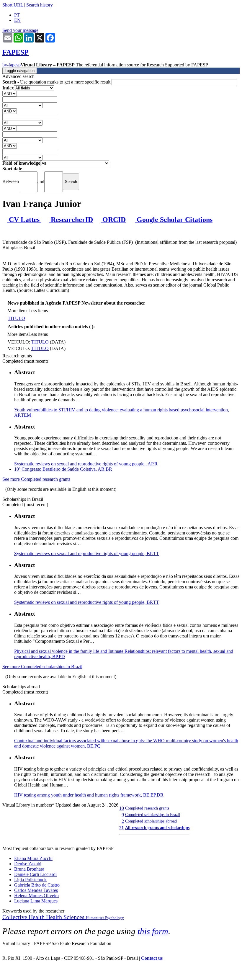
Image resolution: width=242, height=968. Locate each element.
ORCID (113, 219)
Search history (39, 4)
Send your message (20, 30)
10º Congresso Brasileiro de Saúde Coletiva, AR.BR (63, 469)
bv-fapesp (11, 64)
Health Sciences (66, 917)
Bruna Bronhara (29, 868)
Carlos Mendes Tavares (36, 890)
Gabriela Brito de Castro (37, 884)
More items (17, 310)
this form (153, 931)
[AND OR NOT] (9, 93)
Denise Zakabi (27, 863)
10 (121, 808)
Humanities (95, 917)
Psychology (114, 917)
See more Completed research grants (36, 479)
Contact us (152, 958)
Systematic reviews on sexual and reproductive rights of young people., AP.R (86, 463)
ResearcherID (71, 219)
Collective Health (24, 917)
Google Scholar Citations (173, 219)
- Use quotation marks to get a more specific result (57, 81)
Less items (38, 310)
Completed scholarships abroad (151, 821)
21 (121, 827)
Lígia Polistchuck (30, 879)
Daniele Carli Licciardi (35, 874)
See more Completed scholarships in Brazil (42, 666)
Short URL (12, 4)
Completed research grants (147, 808)
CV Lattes (24, 219)
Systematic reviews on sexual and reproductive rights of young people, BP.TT (86, 553)
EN (17, 20)
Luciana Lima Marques (36, 900)
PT (17, 14)
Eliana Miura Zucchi (33, 858)
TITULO (16, 318)
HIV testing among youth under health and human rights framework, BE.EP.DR (88, 794)
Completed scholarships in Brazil (152, 814)
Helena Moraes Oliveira (36, 895)
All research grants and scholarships (157, 827)
